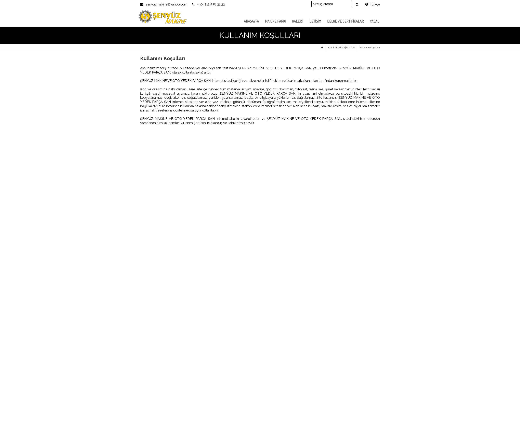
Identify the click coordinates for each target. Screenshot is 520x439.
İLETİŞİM (315, 21)
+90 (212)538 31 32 (210, 4)
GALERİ (297, 21)
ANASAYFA (251, 21)
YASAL (374, 21)
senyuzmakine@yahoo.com (166, 4)
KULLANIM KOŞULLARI (341, 47)
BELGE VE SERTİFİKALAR (345, 21)
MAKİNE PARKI (275, 21)
